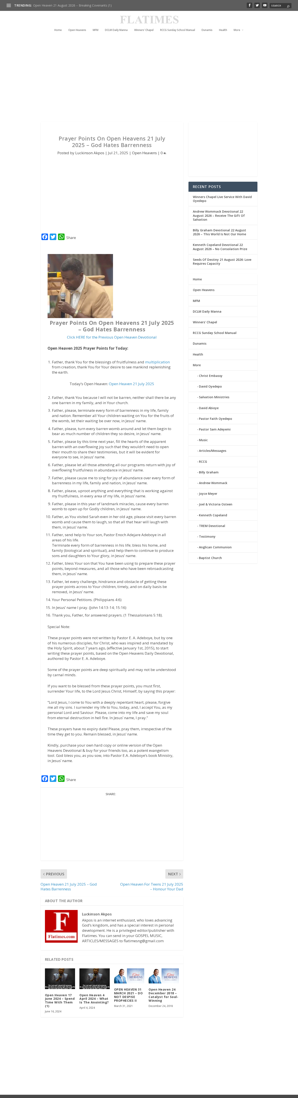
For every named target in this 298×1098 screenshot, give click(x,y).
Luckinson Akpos (89, 152)
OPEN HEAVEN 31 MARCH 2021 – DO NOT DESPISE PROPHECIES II (128, 994)
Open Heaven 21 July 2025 (131, 383)
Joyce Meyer (208, 493)
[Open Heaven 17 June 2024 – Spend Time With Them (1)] (60, 978)
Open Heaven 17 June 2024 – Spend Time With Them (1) (60, 1000)
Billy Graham (209, 472)
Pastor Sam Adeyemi (215, 429)
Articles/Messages (212, 451)
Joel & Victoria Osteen (215, 504)
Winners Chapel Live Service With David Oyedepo (67, 5)
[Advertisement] (146, 82)
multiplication (157, 361)
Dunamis (207, 30)
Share (71, 237)
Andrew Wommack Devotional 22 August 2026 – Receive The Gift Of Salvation (219, 215)
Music (203, 440)
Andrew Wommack (213, 483)
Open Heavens (77, 30)
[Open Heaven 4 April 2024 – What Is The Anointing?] (94, 978)
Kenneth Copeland (213, 515)
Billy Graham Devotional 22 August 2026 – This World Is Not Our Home (219, 232)
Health (223, 30)
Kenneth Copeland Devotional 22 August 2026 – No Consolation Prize (220, 247)
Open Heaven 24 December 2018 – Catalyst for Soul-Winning (163, 994)
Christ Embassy (211, 376)
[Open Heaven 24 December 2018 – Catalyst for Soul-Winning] (164, 976)
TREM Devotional (212, 526)
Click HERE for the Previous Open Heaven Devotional (112, 337)
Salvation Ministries (214, 397)
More (237, 30)
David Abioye (209, 408)
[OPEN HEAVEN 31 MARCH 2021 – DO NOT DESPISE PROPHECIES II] (129, 976)
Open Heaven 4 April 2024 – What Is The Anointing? (94, 999)
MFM (95, 30)
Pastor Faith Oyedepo (215, 419)
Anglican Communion (215, 547)
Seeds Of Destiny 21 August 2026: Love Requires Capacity (222, 262)
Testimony (207, 536)
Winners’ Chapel (144, 30)
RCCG (203, 461)
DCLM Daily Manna (116, 30)
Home (58, 30)
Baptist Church (210, 558)
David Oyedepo (210, 386)
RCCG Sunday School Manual (177, 30)
